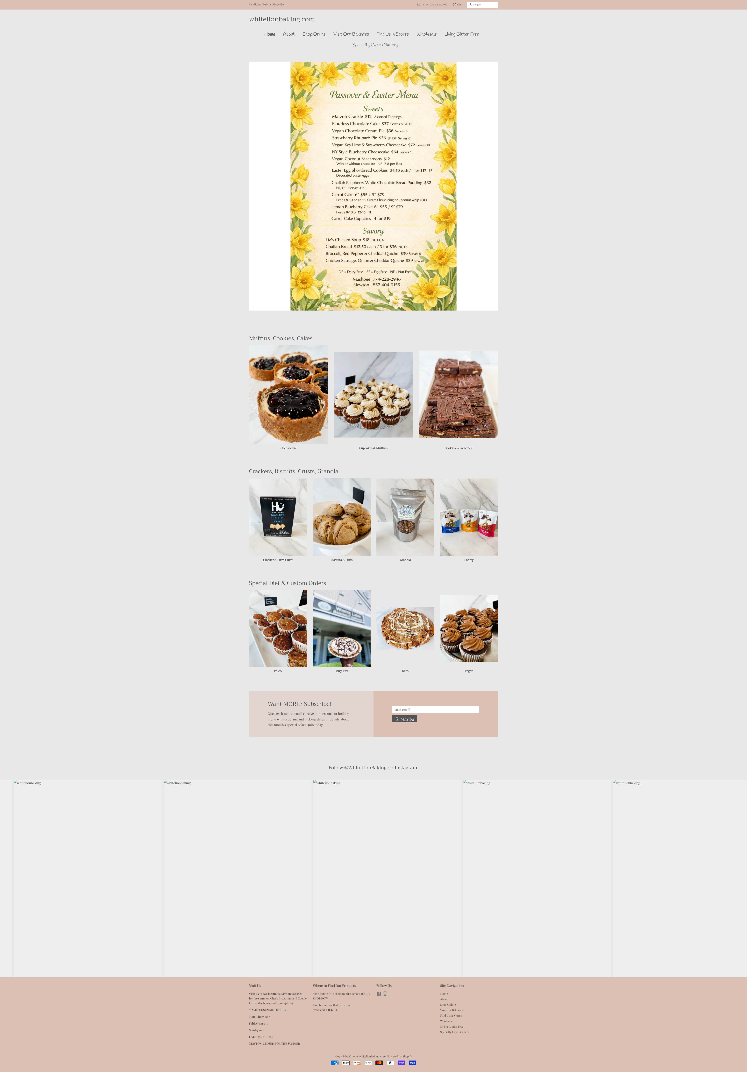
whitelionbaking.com (282, 19)
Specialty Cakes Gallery (375, 45)
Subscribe (404, 719)
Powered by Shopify (399, 1056)
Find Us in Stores (393, 34)
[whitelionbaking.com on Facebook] (378, 994)
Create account (438, 5)
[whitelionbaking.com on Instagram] (385, 994)
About (289, 34)
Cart (459, 5)
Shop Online (314, 34)
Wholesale (426, 34)
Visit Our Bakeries (351, 34)
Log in (420, 5)
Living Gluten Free (462, 34)
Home (269, 34)
